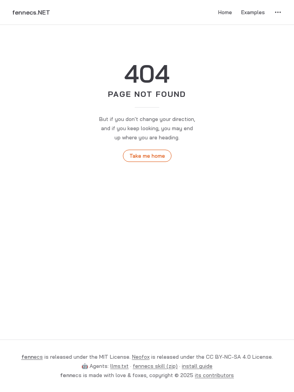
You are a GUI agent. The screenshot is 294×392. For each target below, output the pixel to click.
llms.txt (119, 366)
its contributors (214, 375)
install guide (197, 366)
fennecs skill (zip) (155, 366)
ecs (32, 356)
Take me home (147, 155)
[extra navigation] (278, 12)
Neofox (141, 356)
